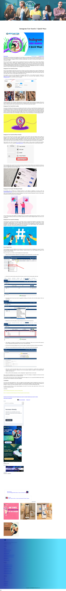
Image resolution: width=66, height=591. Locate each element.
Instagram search (6, 396)
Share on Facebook (22, 399)
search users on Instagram (8, 398)
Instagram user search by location (21, 396)
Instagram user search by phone (33, 396)
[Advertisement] (14, 482)
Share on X (28, 399)
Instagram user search (12, 396)
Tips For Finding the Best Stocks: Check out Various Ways (13, 390)
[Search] (23, 403)
